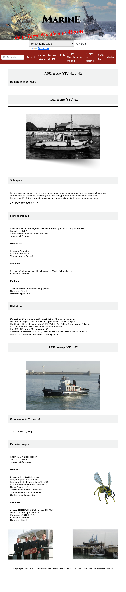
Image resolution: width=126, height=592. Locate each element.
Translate (43, 48)
